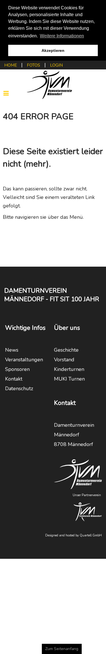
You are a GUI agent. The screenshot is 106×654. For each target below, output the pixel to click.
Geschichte (66, 350)
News (11, 350)
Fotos (33, 65)
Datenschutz (19, 388)
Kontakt (13, 378)
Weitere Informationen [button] (62, 35)
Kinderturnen (69, 369)
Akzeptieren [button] (53, 50)
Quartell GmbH (91, 535)
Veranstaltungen (24, 359)
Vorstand (64, 359)
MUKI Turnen (69, 378)
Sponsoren (17, 369)
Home (10, 65)
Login (56, 65)
